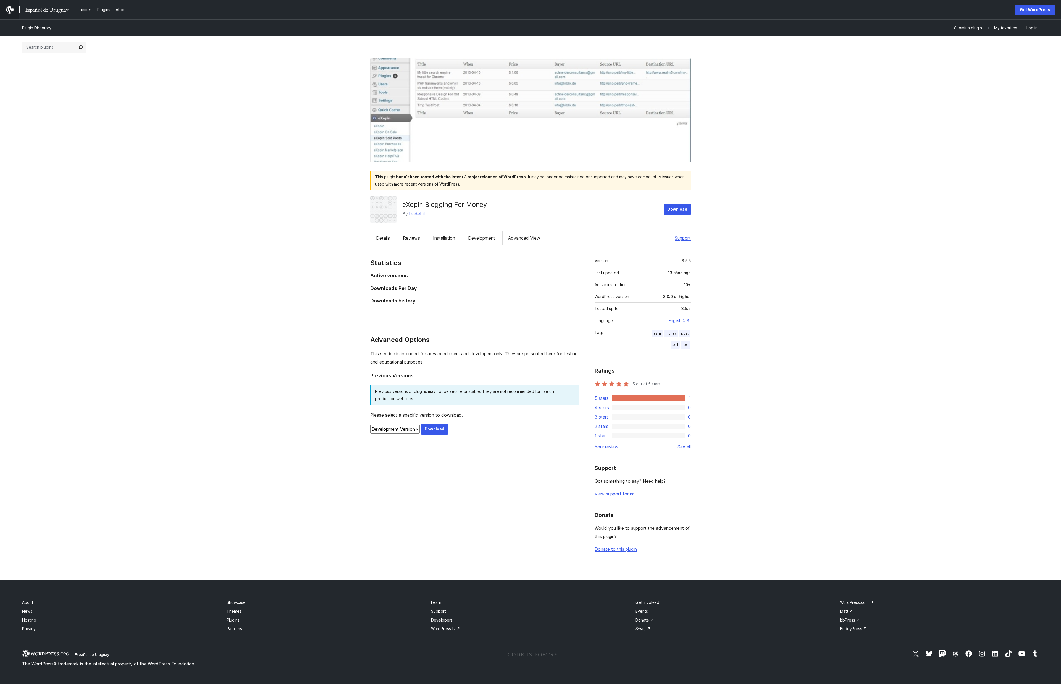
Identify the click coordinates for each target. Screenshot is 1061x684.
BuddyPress (853, 628)
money (671, 333)
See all (684, 447)
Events (641, 611)
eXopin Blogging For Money (444, 204)
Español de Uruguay (92, 654)
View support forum (614, 494)
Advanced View (524, 238)
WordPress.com (856, 602)
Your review (606, 447)
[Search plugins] (80, 47)
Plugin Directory (36, 27)
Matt (846, 611)
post (685, 333)
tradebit (417, 213)
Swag (642, 628)
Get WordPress (1035, 9)
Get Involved (647, 602)
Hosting (29, 620)
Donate (644, 620)
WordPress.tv (445, 628)
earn (657, 333)
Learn (436, 602)
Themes (234, 611)
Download (677, 209)
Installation (444, 238)
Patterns (234, 628)
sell (675, 345)
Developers (442, 620)
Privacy (29, 628)
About (27, 602)
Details (383, 238)
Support (683, 238)
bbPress (850, 620)
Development (481, 238)
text (685, 345)
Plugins (233, 620)
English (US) (680, 320)
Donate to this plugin (616, 549)
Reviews (411, 238)
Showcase (236, 602)
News (27, 611)
